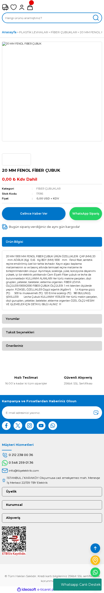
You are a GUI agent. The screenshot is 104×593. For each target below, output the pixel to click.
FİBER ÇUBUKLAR (48, 188)
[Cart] (30, 7)
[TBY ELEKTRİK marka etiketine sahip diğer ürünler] (16, 159)
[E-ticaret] (51, 589)
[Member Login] (21, 7)
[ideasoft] (26, 589)
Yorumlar (13, 319)
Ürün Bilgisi (14, 242)
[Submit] (96, 412)
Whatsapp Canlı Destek (81, 584)
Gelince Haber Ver (33, 213)
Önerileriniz (14, 346)
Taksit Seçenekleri (20, 332)
